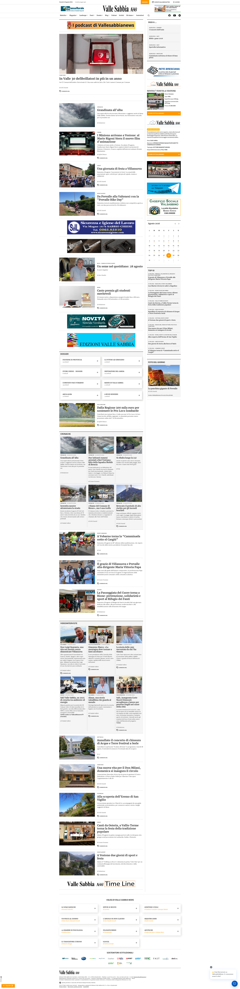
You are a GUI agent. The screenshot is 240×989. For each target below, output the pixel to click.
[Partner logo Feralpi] (111, 963)
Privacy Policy (62, 986)
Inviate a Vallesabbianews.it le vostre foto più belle (160, 397)
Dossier (99, 15)
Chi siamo (129, 15)
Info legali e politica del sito (75, 986)
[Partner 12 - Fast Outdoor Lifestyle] (156, 958)
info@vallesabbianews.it (140, 977)
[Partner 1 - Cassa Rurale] (65, 958)
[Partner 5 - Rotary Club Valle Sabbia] (102, 958)
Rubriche (63, 15)
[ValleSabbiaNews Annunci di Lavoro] (164, 126)
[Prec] (175, 225)
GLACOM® (86, 986)
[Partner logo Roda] (120, 963)
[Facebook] (169, 15)
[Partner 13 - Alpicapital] (165, 958)
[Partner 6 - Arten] (111, 958)
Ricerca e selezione (153, 131)
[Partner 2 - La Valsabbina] (75, 958)
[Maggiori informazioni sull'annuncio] (155, 103)
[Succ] (179, 225)
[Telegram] (179, 15)
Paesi (91, 15)
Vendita (151, 97)
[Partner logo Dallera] (120, 958)
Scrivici (121, 15)
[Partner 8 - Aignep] (129, 958)
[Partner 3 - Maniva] (84, 958)
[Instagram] (174, 15)
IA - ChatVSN (7, 985)
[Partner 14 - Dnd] (175, 958)
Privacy (1, 980)
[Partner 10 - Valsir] (138, 958)
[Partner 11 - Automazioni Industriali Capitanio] (147, 958)
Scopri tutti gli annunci (156, 115)
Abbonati (145, 2)
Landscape (82, 15)
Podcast (114, 15)
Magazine (72, 15)
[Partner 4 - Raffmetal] (93, 958)
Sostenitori (140, 15)
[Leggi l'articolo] (101, 54)
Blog (106, 15)
